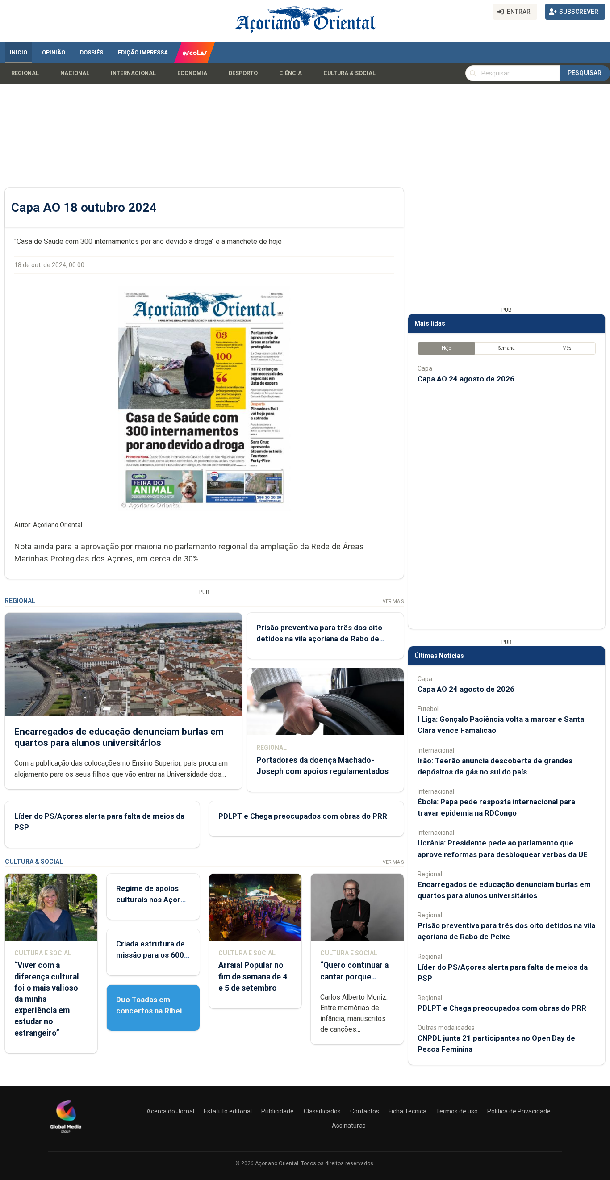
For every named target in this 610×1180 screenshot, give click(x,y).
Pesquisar (585, 72)
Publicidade (277, 1111)
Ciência (290, 73)
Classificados (322, 1111)
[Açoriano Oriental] (66, 1134)
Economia (192, 73)
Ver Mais (393, 601)
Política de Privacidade (519, 1111)
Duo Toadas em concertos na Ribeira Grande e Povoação (152, 1010)
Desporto (243, 73)
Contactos (364, 1111)
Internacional (133, 73)
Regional (25, 73)
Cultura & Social (349, 73)
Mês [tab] (567, 348)
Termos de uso (457, 1111)
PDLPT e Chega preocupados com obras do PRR (302, 816)
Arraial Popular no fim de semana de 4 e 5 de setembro (252, 976)
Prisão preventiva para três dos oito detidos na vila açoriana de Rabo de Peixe (319, 638)
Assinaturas (349, 1125)
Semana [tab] (506, 348)
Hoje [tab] (446, 348)
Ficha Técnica (407, 1111)
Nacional (74, 73)
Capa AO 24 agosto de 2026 (466, 378)
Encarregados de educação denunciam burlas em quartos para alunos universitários (119, 737)
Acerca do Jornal (170, 1111)
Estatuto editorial (228, 1111)
